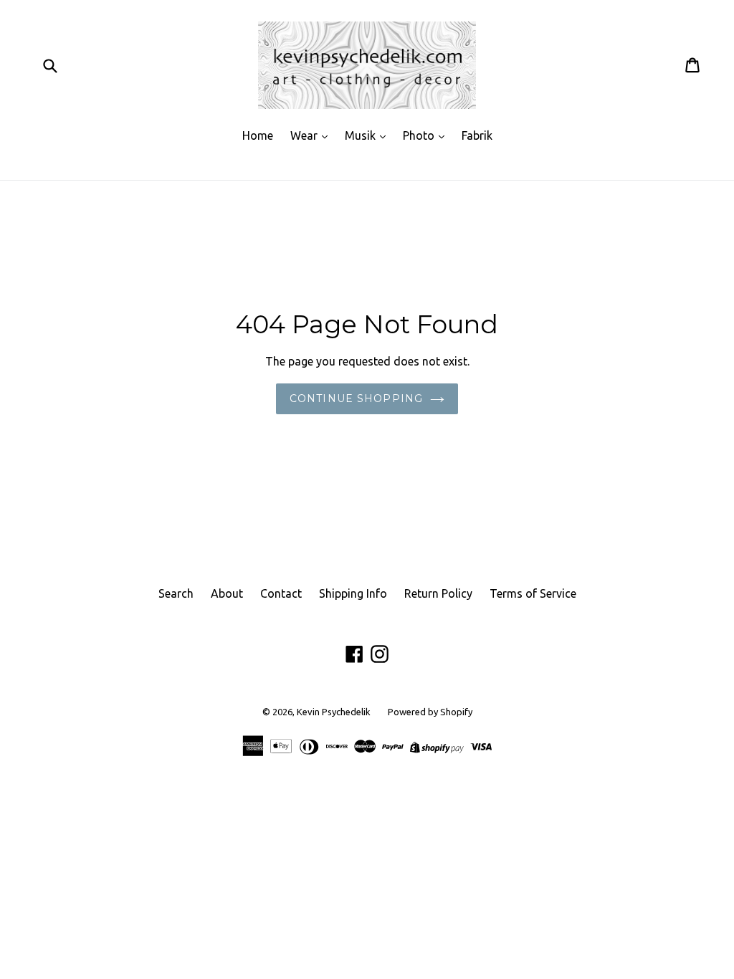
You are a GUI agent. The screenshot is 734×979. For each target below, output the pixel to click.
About (227, 593)
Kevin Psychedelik (334, 712)
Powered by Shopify (430, 712)
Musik (361, 135)
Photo (420, 135)
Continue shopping (356, 398)
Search (176, 593)
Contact (281, 593)
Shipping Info (353, 593)
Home (257, 135)
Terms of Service (533, 593)
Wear (305, 135)
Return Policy (438, 593)
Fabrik (477, 135)
